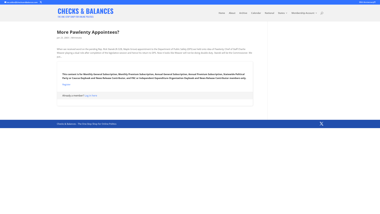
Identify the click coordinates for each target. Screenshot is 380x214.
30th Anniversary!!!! (367, 2)
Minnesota (76, 37)
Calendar (256, 13)
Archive (243, 13)
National (269, 13)
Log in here (91, 95)
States (281, 13)
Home (222, 13)
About (232, 13)
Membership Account (303, 13)
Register (66, 84)
